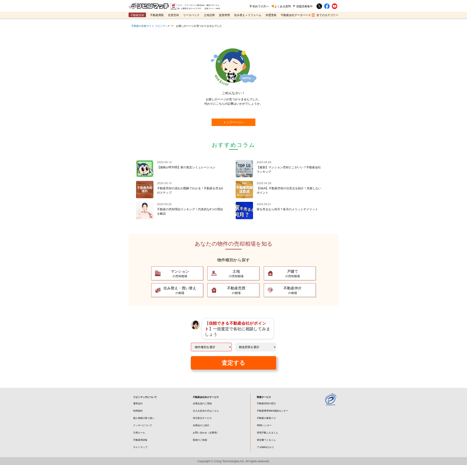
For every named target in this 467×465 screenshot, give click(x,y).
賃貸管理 (224, 15)
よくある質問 (282, 6)
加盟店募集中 (304, 6)
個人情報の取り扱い (144, 418)
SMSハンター (264, 425)
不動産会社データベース (296, 15)
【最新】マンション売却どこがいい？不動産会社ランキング (289, 169)
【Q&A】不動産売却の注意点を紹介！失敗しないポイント (289, 190)
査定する (233, 362)
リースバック (191, 15)
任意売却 (173, 15)
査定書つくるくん (266, 439)
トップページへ (233, 122)
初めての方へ (260, 6)
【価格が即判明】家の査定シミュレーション (186, 167)
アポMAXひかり (265, 447)
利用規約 (138, 410)
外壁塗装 (271, 15)
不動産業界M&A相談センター (272, 410)
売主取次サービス (202, 418)
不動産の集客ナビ (266, 418)
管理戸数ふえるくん (267, 432)
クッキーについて (142, 425)
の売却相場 (180, 273)
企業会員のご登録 (202, 403)
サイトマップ (140, 447)
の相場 (179, 290)
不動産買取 (157, 15)
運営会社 (138, 403)
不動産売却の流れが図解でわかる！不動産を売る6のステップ (190, 190)
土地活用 (209, 15)
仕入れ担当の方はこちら (206, 410)
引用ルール (139, 432)
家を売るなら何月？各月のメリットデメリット (287, 209)
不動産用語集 (140, 439)
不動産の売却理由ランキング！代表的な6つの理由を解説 (190, 211)
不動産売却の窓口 (266, 403)
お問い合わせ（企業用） (206, 432)
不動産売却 (137, 15)
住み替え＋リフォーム (247, 15)
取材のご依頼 (200, 439)
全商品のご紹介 (201, 425)
